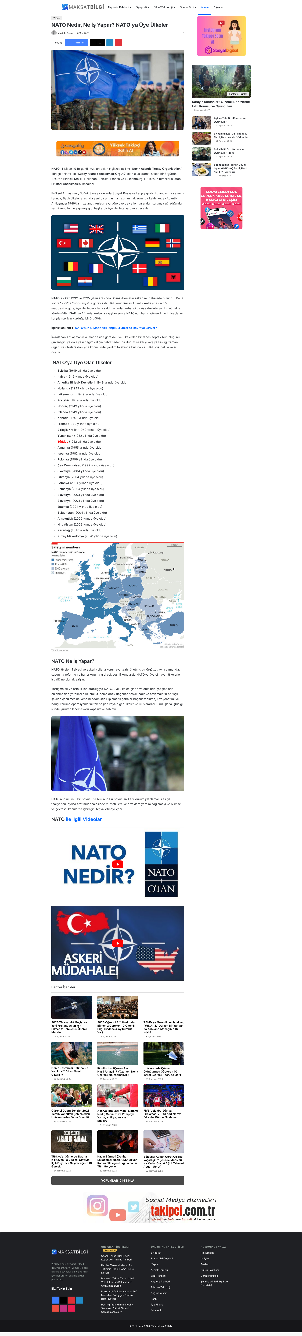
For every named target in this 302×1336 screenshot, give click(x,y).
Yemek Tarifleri (159, 1269)
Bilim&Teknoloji (163, 7)
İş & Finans (157, 1304)
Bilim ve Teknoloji (160, 1287)
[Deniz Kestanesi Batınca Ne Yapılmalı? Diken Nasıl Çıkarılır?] (71, 1053)
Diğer (217, 7)
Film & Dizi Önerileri (162, 1258)
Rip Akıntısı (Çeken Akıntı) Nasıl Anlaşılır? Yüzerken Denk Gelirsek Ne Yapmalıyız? (117, 1071)
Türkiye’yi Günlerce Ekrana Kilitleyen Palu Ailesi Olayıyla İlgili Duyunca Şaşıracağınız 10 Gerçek (71, 1161)
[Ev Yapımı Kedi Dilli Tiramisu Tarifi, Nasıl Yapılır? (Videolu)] (201, 138)
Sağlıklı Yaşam (159, 1293)
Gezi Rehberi (158, 1275)
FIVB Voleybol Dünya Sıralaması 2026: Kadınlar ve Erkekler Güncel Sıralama (162, 1114)
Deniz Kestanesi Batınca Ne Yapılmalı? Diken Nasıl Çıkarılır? (69, 1071)
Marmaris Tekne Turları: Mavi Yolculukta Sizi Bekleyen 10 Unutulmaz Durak (117, 1282)
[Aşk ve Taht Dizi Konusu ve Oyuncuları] (201, 122)
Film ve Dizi (187, 7)
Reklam (205, 1264)
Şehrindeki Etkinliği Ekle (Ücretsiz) (214, 1283)
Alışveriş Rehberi (118, 7)
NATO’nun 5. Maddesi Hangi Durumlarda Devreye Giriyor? (116, 328)
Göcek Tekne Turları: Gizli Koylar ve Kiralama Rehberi (116, 1257)
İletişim (205, 1258)
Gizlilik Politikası (210, 1269)
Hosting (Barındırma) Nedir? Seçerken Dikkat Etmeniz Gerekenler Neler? (117, 1308)
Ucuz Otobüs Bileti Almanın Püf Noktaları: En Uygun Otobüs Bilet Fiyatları (118, 1295)
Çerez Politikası (209, 1275)
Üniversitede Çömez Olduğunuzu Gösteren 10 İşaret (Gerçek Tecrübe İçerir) (162, 1071)
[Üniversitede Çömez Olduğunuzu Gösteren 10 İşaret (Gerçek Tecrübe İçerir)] (163, 1053)
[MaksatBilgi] (83, 7)
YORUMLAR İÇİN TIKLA (117, 1180)
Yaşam (204, 7)
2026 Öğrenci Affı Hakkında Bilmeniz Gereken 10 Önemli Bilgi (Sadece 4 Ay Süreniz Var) (116, 1027)
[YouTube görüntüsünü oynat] (117, 864)
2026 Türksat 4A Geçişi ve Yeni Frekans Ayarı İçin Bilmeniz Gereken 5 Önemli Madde (69, 1027)
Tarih (154, 1298)
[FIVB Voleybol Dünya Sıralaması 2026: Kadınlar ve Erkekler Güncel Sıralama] (163, 1095)
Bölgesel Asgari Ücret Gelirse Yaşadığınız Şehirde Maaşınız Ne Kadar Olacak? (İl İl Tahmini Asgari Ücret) (163, 1161)
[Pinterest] (118, 42)
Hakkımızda (207, 1252)
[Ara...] (228, 7)
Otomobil (156, 1310)
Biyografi (141, 7)
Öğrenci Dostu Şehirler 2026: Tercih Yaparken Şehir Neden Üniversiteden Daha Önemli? (70, 1114)
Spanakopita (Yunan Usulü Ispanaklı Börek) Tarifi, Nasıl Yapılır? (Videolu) (230, 168)
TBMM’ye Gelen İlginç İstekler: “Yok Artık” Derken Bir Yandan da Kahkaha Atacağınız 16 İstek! (163, 1027)
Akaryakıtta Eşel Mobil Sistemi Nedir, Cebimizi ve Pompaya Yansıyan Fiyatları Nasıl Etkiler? (117, 1115)
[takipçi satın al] (117, 148)
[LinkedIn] (109, 42)
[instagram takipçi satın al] (151, 1207)
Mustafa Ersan (65, 33)
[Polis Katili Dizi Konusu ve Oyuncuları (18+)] (201, 154)
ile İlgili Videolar (84, 819)
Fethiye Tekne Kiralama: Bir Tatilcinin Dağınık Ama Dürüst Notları (117, 1269)
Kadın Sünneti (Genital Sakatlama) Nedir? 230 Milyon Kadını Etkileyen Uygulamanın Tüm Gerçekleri (117, 1161)
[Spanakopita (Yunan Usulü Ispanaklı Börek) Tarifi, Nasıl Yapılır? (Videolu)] (201, 169)
